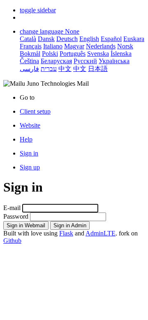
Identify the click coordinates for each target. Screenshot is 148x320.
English (89, 38)
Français (31, 46)
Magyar (74, 46)
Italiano (52, 46)
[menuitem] (82, 125)
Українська (114, 60)
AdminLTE (101, 233)
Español (111, 38)
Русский (85, 60)
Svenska (98, 53)
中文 (65, 68)
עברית (49, 68)
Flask (66, 233)
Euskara (133, 38)
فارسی (29, 68)
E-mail (12, 207)
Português (73, 53)
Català (28, 38)
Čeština (29, 60)
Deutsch (67, 38)
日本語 (98, 68)
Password (15, 216)
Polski (50, 53)
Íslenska (121, 53)
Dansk (46, 38)
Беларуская (56, 60)
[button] (38, 10)
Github (12, 240)
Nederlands (101, 46)
